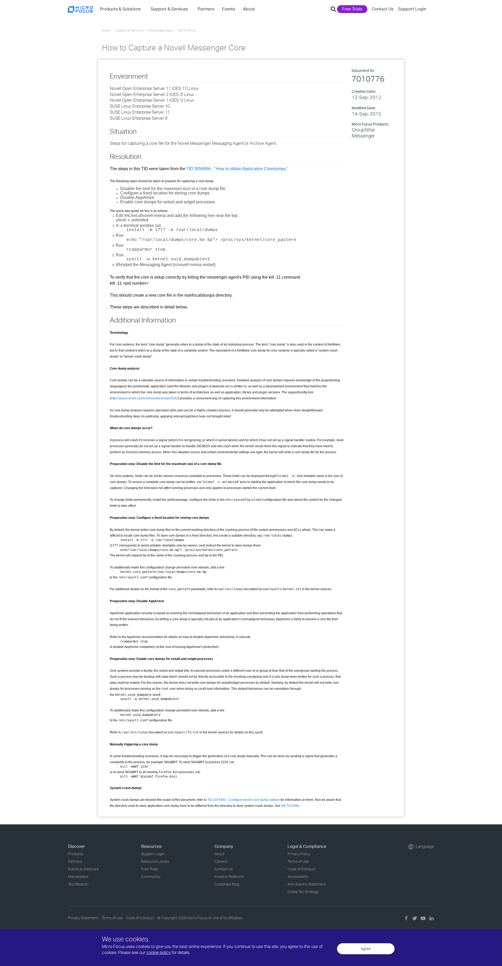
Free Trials (352, 9)
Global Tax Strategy (303, 891)
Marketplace (78, 876)
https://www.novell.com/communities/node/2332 (144, 398)
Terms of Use (298, 861)
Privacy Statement (83, 918)
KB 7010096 (290, 806)
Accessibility (298, 876)
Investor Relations (229, 876)
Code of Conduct (302, 869)
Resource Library (155, 861)
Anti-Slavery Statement (307, 884)
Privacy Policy (299, 854)
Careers (220, 861)
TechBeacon (78, 884)
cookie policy (158, 952)
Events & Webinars (83, 869)
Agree (366, 948)
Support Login (412, 9)
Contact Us (382, 9)
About (219, 854)
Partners (75, 861)
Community (150, 876)
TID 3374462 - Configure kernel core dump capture (243, 800)
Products (75, 854)
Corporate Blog (226, 884)
